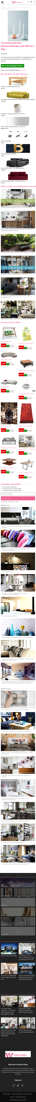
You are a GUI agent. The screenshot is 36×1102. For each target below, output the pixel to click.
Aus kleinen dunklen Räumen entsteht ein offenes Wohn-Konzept (26, 1010)
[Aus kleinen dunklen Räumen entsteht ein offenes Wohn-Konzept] (27, 1001)
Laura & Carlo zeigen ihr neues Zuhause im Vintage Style (16, 731)
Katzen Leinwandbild (6, 141)
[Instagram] (31, 2)
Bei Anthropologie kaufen (12, 66)
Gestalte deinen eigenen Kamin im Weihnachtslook (16, 207)
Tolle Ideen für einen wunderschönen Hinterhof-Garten (17, 252)
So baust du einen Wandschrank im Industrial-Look (16, 274)
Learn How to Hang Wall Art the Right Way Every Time (8, 977)
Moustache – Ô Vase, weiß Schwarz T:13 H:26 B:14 (13, 113)
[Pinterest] (34, 2)
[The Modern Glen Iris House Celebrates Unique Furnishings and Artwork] (27, 948)
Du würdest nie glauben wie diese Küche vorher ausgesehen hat (15, 296)
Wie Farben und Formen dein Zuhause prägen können (15, 864)
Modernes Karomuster (7, 571)
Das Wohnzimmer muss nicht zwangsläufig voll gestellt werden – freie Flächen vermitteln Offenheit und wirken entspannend (18, 682)
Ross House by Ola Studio (9, 956)
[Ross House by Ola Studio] (9, 948)
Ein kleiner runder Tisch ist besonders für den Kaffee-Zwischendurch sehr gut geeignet (15, 593)
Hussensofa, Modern (30, 181)
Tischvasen (17, 7)
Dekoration (10, 7)
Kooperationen (28, 1094)
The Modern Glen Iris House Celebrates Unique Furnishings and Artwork (26, 957)
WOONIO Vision (7, 1094)
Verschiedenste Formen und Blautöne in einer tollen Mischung (17, 637)
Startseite (3, 7)
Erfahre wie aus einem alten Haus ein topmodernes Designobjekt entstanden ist (16, 229)
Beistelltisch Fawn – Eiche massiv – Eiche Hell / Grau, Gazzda (15, 97)
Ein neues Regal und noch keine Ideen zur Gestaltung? (15, 709)
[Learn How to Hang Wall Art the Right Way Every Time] (9, 968)
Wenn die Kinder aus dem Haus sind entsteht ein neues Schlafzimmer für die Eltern (15, 799)
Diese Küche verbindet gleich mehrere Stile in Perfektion (16, 821)
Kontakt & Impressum (20, 1097)
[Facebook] (28, 2)
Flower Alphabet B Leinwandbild (8, 153)
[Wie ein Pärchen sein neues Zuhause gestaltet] (27, 1023)
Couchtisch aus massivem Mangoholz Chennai (12, 86)
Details (11, 346)
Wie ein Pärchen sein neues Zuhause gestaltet (13, 842)
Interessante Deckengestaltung (9, 616)
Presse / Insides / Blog (17, 1094)
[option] (18, 88)
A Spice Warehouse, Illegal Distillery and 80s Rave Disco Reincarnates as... (27, 977)
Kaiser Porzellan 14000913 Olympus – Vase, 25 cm (13, 126)
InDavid (12, 1097)
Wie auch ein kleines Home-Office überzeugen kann (17, 319)
